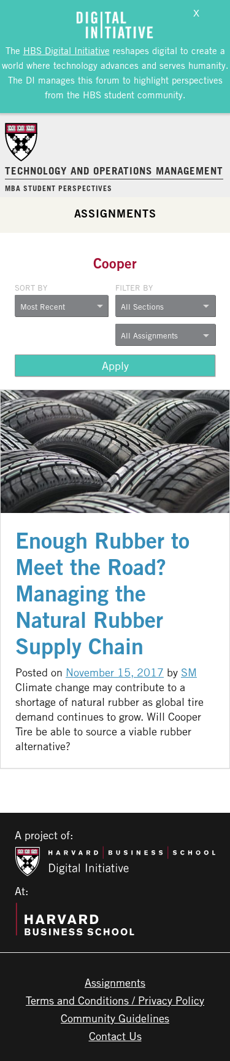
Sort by (31, 287)
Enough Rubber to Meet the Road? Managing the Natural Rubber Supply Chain (102, 593)
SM (189, 672)
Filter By (134, 287)
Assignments (115, 213)
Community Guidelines (115, 1018)
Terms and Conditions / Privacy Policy (115, 1000)
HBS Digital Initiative (66, 50)
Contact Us (115, 1036)
